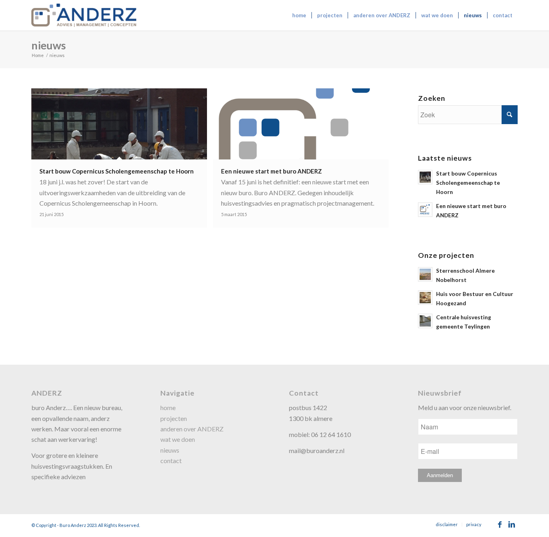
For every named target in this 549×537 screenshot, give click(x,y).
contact (171, 460)
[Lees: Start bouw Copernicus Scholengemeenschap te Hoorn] (425, 177)
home (168, 407)
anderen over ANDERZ (191, 429)
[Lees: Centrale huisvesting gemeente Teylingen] (425, 321)
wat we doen (177, 439)
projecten (173, 418)
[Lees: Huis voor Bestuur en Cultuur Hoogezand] (425, 297)
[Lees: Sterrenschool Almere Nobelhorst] (425, 274)
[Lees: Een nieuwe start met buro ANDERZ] (425, 209)
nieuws (48, 45)
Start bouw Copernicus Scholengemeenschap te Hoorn (468, 182)
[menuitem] (299, 15)
